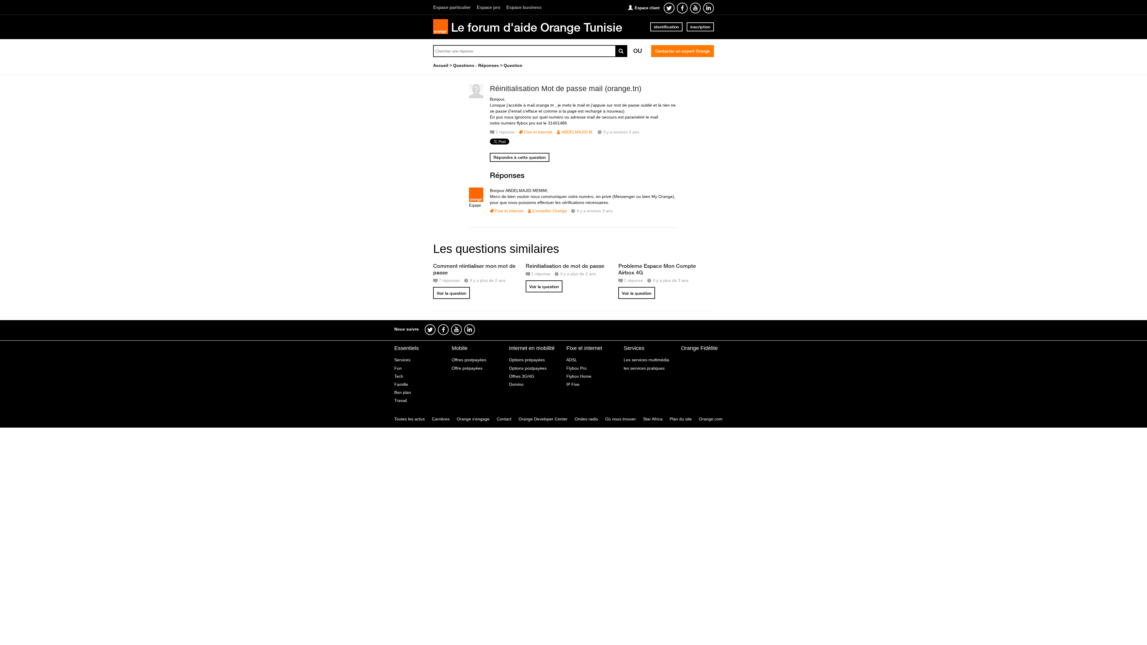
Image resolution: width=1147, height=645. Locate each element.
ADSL (571, 359)
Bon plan (402, 392)
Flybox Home (578, 376)
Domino (516, 384)
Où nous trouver (620, 419)
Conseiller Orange (550, 210)
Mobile (459, 348)
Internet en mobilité (532, 348)
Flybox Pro (576, 368)
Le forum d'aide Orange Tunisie (536, 27)
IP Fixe (572, 384)
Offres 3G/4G (521, 376)
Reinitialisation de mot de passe (565, 265)
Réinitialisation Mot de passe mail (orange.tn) (565, 88)
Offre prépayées (467, 368)
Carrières (441, 419)
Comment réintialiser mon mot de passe (474, 269)
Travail (400, 400)
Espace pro (488, 7)
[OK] (621, 51)
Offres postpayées (469, 359)
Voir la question (451, 293)
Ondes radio (586, 419)
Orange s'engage (473, 419)
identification (666, 27)
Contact (504, 419)
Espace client (647, 8)
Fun (398, 368)
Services (402, 359)
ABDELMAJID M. (578, 132)
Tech (398, 376)
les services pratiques (644, 368)
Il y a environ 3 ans (595, 210)
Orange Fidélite (699, 348)
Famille (401, 384)
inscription (700, 27)
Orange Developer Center (543, 419)
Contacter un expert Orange (682, 51)
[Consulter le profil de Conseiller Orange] (476, 200)
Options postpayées (528, 368)
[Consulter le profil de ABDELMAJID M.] (476, 97)
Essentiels (406, 348)
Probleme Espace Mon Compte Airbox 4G (657, 269)
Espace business (524, 7)
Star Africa (653, 419)
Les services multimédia (646, 359)
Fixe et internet (538, 132)
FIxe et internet (584, 348)
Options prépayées (527, 359)
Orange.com (711, 419)
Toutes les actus (409, 419)
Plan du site (681, 419)
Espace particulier (452, 7)
